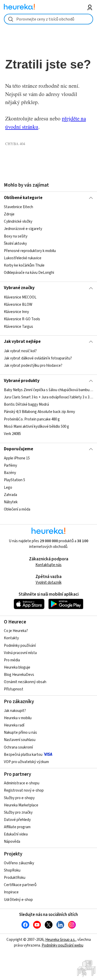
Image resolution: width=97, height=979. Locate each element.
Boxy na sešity (15, 236)
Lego (8, 487)
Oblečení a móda (17, 509)
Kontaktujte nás (48, 565)
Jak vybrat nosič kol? (20, 351)
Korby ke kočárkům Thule (24, 265)
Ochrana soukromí (18, 747)
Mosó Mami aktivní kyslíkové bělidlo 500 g (36, 426)
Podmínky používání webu (62, 945)
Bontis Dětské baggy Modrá (26, 404)
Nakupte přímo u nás (20, 732)
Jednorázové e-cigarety (23, 229)
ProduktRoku (14, 877)
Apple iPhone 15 (17, 458)
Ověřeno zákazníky (19, 863)
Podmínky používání (20, 645)
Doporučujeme (18, 449)
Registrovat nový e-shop (24, 790)
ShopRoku (12, 870)
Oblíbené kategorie (23, 198)
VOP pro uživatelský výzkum (26, 762)
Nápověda (12, 841)
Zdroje (9, 214)
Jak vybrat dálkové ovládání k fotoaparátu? (38, 358)
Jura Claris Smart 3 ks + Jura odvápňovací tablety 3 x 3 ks (48, 397)
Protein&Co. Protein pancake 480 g (32, 419)
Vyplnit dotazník (49, 582)
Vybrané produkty (22, 381)
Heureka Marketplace (21, 805)
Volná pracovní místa (20, 653)
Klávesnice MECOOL (20, 297)
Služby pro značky (18, 812)
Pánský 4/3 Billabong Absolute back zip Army (39, 412)
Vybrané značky (19, 288)
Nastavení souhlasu (19, 740)
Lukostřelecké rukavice (22, 258)
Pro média (12, 660)
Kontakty (11, 638)
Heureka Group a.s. (60, 939)
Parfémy (10, 465)
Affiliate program (17, 827)
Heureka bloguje (17, 667)
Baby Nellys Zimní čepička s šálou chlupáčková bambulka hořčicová (48, 390)
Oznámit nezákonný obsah (25, 682)
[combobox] (48, 19)
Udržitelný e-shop (18, 899)
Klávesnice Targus (18, 326)
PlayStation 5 (14, 480)
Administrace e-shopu (21, 783)
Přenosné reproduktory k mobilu (30, 251)
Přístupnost (13, 689)
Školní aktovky (15, 243)
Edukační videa (16, 834)
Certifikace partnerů (20, 885)
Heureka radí (14, 725)
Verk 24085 (12, 434)
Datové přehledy (17, 819)
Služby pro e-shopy (19, 798)
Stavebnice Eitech (18, 207)
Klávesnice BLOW (18, 304)
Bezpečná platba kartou (23, 754)
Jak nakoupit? (15, 710)
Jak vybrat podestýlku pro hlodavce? (33, 365)
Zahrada (10, 495)
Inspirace (11, 892)
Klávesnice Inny (16, 312)
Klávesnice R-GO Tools (22, 319)
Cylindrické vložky (18, 222)
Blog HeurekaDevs (19, 674)
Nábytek (11, 502)
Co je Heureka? (16, 631)
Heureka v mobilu (18, 718)
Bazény (10, 472)
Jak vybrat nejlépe (22, 341)
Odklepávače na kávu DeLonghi (29, 272)
